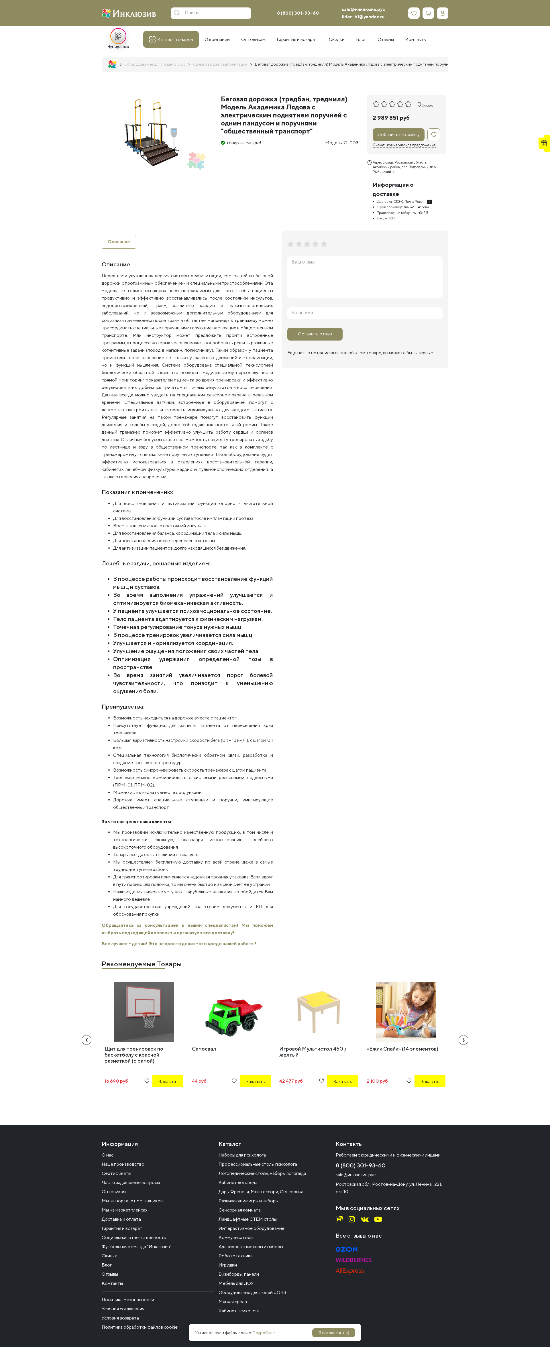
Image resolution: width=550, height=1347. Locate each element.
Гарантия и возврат (122, 1228)
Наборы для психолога (242, 1155)
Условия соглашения (123, 1308)
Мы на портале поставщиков (132, 1201)
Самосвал (204, 1049)
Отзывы (110, 1274)
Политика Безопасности (128, 1299)
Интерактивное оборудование (251, 1228)
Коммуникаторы (236, 1237)
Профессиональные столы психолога (258, 1164)
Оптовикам (114, 1191)
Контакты (112, 1283)
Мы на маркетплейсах (125, 1210)
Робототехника (236, 1255)
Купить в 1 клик (160, 1097)
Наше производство (123, 1164)
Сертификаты (116, 1173)
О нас (107, 1155)
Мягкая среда (233, 1301)
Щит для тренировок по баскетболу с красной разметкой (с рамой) (134, 1055)
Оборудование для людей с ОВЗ (252, 1292)
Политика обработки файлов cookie (140, 1327)
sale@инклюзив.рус (363, 9)
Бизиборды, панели (239, 1274)
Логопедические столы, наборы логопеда (262, 1173)
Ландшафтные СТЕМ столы (248, 1219)
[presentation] (86, 1040)
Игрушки (228, 1265)
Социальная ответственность (134, 1237)
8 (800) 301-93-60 (298, 13)
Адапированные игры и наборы (251, 1246)
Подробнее (264, 1332)
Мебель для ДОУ (236, 1283)
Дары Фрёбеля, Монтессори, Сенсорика (261, 1191)
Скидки (109, 1255)
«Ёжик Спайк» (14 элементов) (402, 1049)
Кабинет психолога (239, 1310)
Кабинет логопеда (238, 1182)
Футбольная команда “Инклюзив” (137, 1246)
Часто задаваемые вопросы (131, 1182)
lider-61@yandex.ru (363, 16)
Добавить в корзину (399, 134)
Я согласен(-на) (334, 1332)
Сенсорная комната (240, 1210)
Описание (119, 241)
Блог (107, 1265)
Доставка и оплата (121, 1219)
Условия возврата (120, 1318)
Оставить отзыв (315, 334)
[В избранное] (433, 134)
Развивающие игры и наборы (248, 1201)
